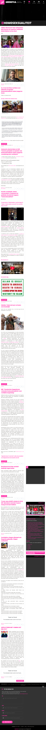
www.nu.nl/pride (20, 118)
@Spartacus (3, 187)
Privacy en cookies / (20, 684)
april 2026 (29, 548)
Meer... (28, 549)
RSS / (16, 684)
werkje (4, 338)
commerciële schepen (5, 226)
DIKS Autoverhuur (31, 726)
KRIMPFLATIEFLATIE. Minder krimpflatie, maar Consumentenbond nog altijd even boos (34, 534)
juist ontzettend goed (9, 65)
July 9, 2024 (9, 163)
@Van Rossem (3, 497)
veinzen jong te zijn (20, 451)
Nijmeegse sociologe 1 (5, 342)
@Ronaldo (2, 145)
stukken (22, 726)
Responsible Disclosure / (35, 684)
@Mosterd (3, 385)
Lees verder (4, 299)
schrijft (22, 569)
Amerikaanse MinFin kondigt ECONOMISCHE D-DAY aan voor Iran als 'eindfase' (35, 538)
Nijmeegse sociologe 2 (15, 342)
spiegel (6, 508)
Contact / (9, 684)
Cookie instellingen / (27, 684)
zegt (19, 569)
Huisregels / (13, 684)
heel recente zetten (12, 165)
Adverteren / (42, 684)
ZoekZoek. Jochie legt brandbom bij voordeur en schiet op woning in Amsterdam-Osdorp (35, 525)
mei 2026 (28, 547)
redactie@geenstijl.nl (24, 693)
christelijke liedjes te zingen (14, 254)
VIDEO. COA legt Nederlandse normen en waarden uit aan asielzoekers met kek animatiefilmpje (35, 530)
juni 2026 (28, 546)
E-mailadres (4, 715)
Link (3, 705)
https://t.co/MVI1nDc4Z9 (6, 162)
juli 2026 (28, 545)
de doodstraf (21, 402)
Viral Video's (17, 726)
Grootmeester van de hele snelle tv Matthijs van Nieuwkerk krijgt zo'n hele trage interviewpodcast (35, 523)
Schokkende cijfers (6, 140)
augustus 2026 (29, 544)
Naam (3, 710)
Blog (26, 726)
